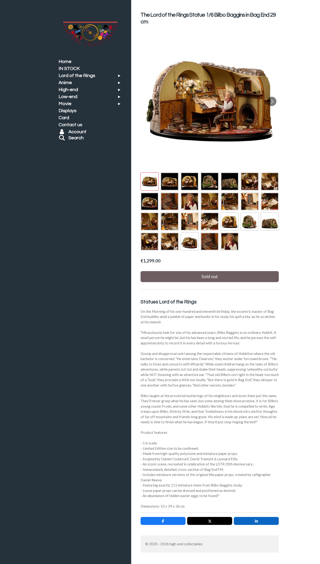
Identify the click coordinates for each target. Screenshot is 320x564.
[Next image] (271, 101)
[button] (150, 181)
